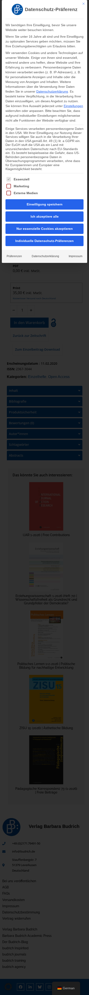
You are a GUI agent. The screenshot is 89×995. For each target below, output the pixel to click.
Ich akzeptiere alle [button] (45, 216)
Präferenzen (14, 256)
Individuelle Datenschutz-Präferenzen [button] (44, 241)
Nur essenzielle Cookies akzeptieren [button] (44, 228)
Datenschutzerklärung (52, 91)
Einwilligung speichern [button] (45, 204)
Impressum (75, 256)
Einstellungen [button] (73, 106)
